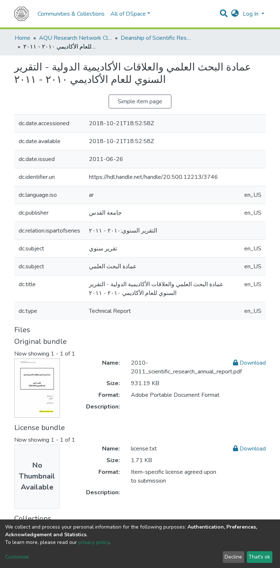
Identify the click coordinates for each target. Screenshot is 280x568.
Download (252, 363)
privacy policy (93, 542)
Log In (251, 14)
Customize (17, 556)
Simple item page (140, 101)
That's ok (259, 556)
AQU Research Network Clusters (75, 38)
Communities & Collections (71, 14)
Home (22, 38)
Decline (233, 556)
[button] (235, 13)
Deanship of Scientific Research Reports (157, 38)
